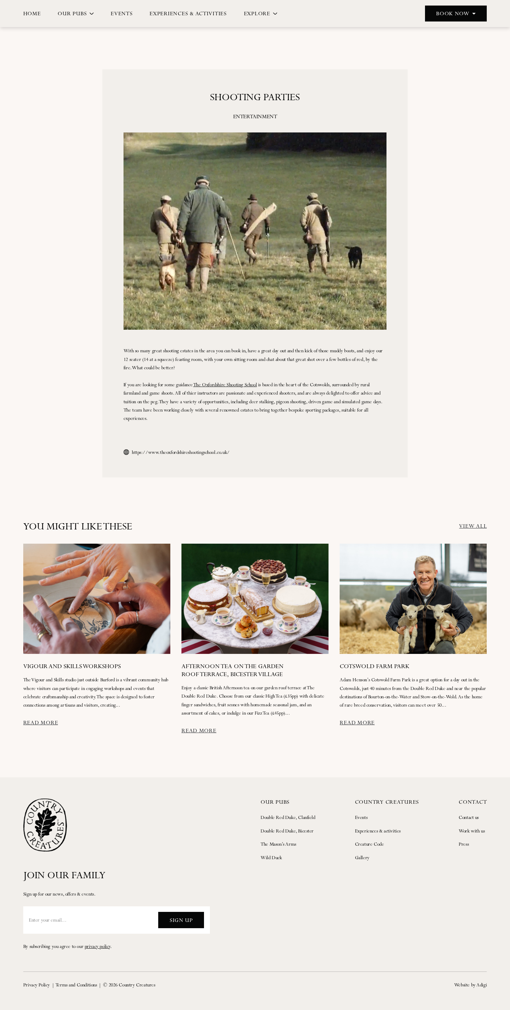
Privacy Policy (36, 984)
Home (32, 13)
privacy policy (97, 946)
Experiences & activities (378, 830)
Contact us (469, 817)
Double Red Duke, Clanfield (288, 817)
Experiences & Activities (188, 13)
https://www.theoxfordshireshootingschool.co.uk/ (181, 452)
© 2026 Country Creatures (129, 984)
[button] (456, 13)
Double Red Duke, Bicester (287, 830)
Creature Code (369, 843)
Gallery (362, 857)
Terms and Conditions (76, 984)
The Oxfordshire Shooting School (225, 384)
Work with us (472, 830)
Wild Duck (271, 857)
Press (464, 843)
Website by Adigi (470, 984)
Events (122, 13)
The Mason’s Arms (278, 843)
